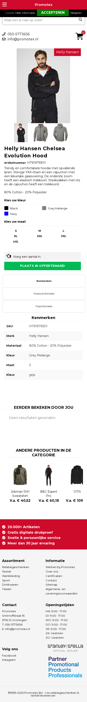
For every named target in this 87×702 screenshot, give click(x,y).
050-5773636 (19, 34)
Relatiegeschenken (15, 567)
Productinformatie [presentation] (44, 293)
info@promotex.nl (23, 39)
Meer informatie (25, 12)
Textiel (6, 571)
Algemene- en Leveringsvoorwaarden (61, 591)
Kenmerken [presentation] (44, 280)
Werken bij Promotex (60, 567)
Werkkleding (11, 576)
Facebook (9, 655)
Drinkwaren (10, 584)
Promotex (43, 5)
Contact (51, 580)
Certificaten (54, 576)
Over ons (52, 571)
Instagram (9, 659)
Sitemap (51, 584)
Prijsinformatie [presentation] (44, 306)
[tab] (44, 281)
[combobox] (43, 20)
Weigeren (76, 12)
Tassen (6, 589)
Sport (6, 580)
